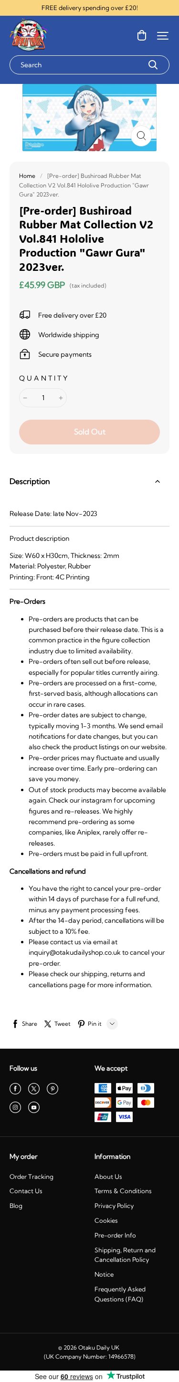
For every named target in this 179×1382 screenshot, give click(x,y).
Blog (16, 1205)
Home (27, 175)
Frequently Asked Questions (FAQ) (120, 1294)
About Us (108, 1176)
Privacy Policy (114, 1205)
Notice (104, 1274)
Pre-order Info (115, 1235)
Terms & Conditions (123, 1191)
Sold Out (89, 431)
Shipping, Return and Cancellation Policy (125, 1255)
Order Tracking (31, 1176)
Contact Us (26, 1191)
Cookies (106, 1220)
